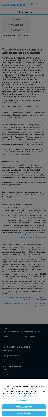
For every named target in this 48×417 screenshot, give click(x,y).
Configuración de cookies (24, 401)
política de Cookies (29, 396)
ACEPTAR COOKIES (24, 413)
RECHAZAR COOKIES (24, 407)
